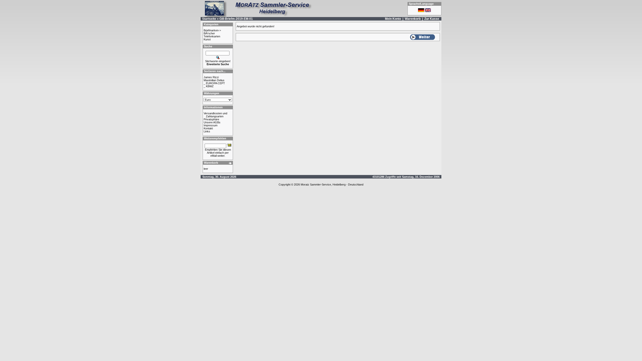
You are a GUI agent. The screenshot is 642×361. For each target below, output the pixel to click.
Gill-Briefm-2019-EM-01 (236, 19)
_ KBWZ (209, 86)
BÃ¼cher (209, 33)
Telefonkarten (212, 36)
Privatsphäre (211, 119)
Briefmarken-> (212, 30)
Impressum (210, 125)
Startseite (209, 19)
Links (207, 131)
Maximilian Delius (214, 80)
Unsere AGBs (212, 122)
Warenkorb (413, 19)
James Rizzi (211, 77)
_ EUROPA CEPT (214, 83)
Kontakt (208, 128)
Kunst (207, 39)
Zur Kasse (431, 19)
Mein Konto (393, 19)
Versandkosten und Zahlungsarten (215, 115)
